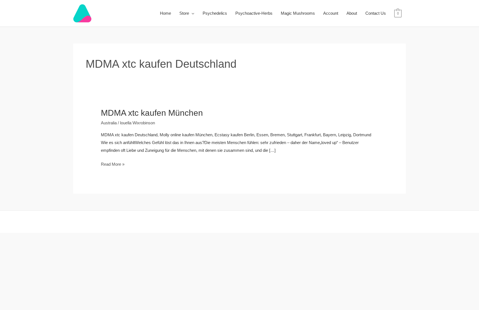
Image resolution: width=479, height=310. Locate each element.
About (351, 13)
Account (330, 13)
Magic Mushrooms (298, 13)
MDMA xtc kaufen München (152, 112)
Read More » (112, 168)
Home (165, 13)
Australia (109, 127)
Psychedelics (215, 13)
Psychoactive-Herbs (253, 13)
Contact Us (375, 13)
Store (184, 13)
